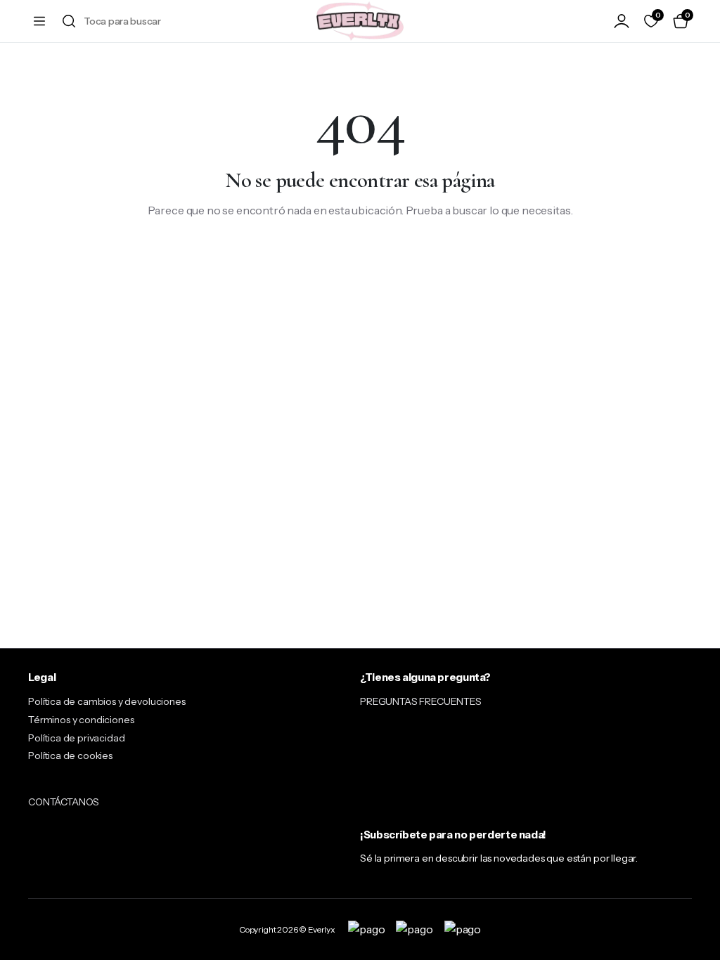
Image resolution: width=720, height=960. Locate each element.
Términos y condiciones (81, 719)
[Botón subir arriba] (697, 897)
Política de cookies (70, 755)
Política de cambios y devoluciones (107, 701)
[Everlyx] (360, 21)
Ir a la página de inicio (360, 255)
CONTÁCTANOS (63, 802)
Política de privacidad (76, 738)
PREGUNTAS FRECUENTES (421, 701)
